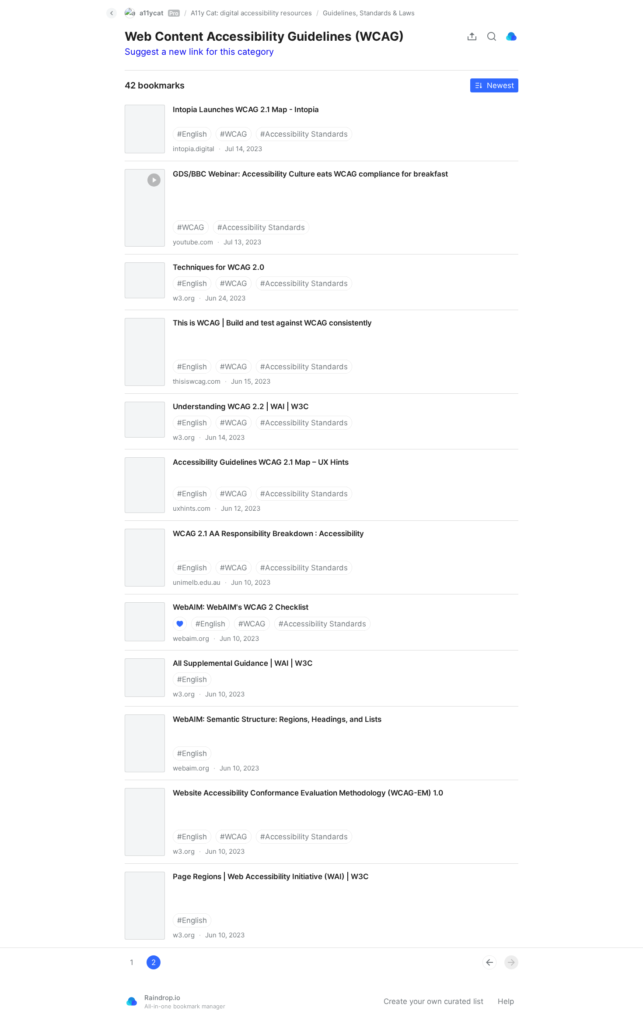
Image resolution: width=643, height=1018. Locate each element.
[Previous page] (489, 962)
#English (192, 134)
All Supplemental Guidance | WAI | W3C (186, 655)
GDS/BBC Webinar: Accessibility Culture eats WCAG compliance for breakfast (252, 166)
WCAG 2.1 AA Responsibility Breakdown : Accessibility (212, 525)
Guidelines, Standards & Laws (369, 13)
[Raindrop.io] (511, 36)
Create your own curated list (433, 1001)
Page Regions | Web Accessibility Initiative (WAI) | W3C (213, 868)
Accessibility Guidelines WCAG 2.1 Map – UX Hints (205, 454)
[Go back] (111, 13)
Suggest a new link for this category (199, 51)
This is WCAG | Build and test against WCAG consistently (217, 315)
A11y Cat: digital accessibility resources (251, 13)
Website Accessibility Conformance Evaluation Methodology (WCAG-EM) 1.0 (250, 785)
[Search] (492, 36)
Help (506, 1001)
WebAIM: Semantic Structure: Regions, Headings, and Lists (221, 711)
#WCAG (233, 134)
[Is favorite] (180, 624)
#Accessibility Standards (304, 134)
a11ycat (159, 13)
